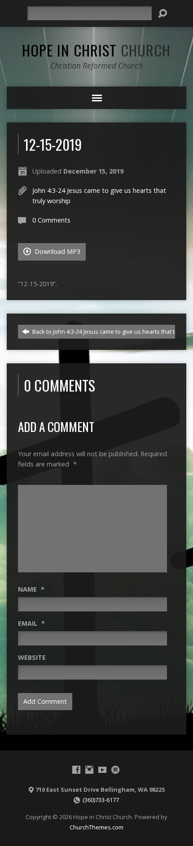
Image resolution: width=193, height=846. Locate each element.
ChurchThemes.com (96, 827)
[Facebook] (76, 770)
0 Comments (51, 220)
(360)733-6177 (101, 800)
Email (31, 623)
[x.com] (115, 770)
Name (31, 589)
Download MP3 (56, 251)
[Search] (162, 13)
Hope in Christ (96, 50)
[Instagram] (89, 770)
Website (32, 657)
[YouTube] (102, 770)
